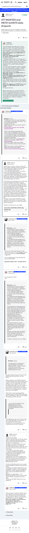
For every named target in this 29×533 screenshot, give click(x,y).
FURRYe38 (8, 42)
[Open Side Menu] (2, 2)
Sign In (25, 2)
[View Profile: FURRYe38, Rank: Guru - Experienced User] (3, 111)
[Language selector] (12, 2)
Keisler (7, 14)
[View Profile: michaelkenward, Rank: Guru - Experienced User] (6, 219)
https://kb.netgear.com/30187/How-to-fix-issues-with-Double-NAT (14, 55)
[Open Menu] (27, 6)
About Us (14, 521)
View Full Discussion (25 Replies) (10, 106)
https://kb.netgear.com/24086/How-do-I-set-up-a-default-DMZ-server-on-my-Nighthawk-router (15, 76)
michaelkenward (12, 218)
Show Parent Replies (5, 108)
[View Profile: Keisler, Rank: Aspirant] (3, 15)
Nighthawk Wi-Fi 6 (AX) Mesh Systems (12, 6)
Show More (6, 32)
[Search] (16, 2)
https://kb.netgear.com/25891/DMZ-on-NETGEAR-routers (14, 73)
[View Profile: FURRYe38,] (4, 43)
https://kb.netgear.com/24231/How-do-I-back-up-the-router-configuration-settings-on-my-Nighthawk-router (16, 501)
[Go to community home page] (7, 2)
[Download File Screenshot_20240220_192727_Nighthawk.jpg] (26, 209)
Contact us (14, 522)
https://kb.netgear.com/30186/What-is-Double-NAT (14, 53)
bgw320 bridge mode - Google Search (15, 261)
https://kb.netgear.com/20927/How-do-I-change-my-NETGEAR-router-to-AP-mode (15, 85)
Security (14, 524)
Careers (14, 523)
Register (20, 2)
